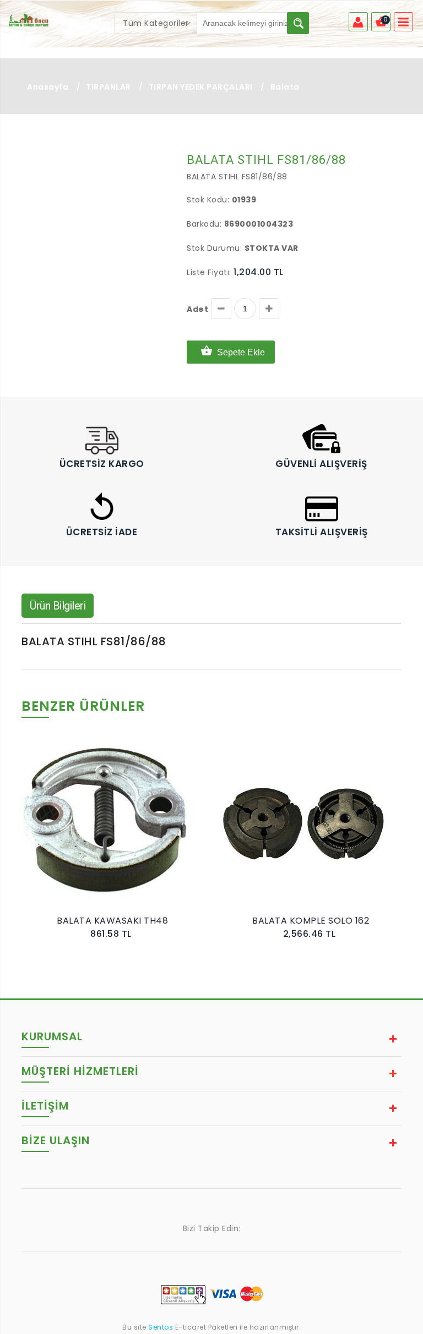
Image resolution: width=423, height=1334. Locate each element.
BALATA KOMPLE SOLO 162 (310, 920)
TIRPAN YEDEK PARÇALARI (201, 86)
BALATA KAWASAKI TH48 (112, 920)
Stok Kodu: (208, 199)
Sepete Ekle (241, 352)
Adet (197, 309)
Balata (285, 86)
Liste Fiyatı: (209, 272)
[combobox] (156, 23)
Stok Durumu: (214, 248)
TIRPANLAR (108, 86)
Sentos (161, 1327)
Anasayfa (47, 86)
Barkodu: (204, 223)
